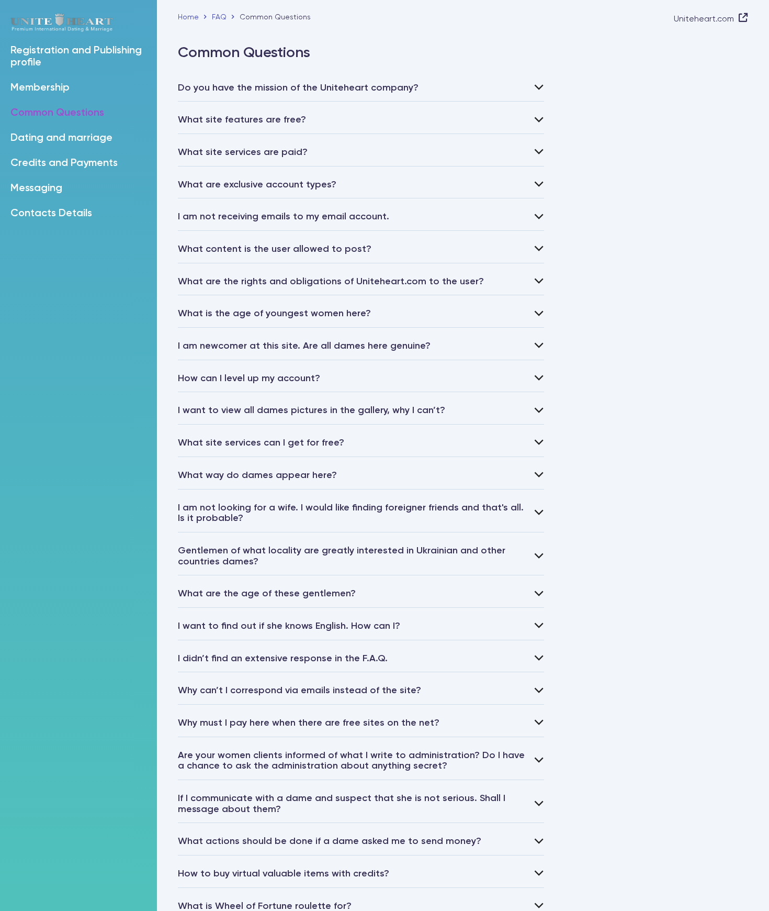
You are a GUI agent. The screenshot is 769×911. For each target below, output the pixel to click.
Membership (40, 88)
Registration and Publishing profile (76, 57)
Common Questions (57, 113)
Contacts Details (51, 213)
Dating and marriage (61, 138)
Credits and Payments (64, 163)
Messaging (36, 188)
